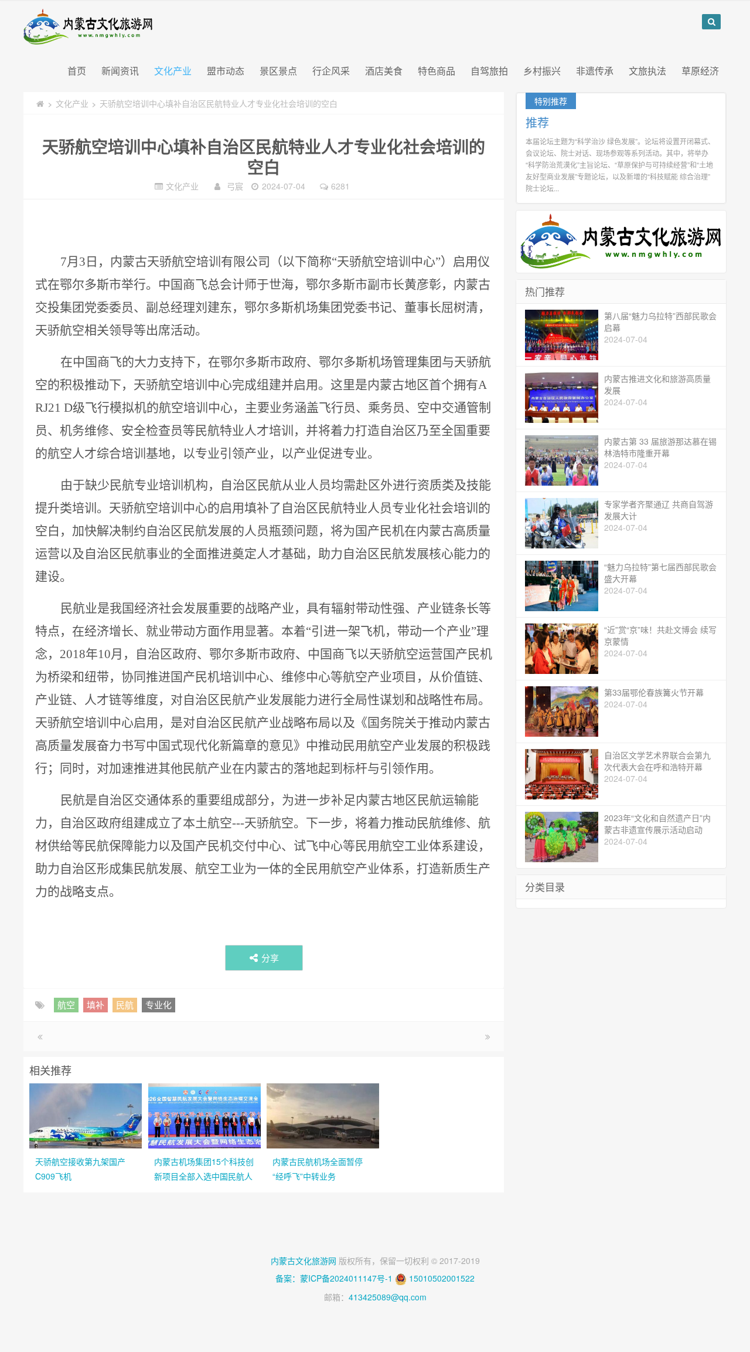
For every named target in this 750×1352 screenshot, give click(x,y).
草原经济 (700, 70)
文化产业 (173, 70)
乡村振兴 (542, 70)
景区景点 (278, 70)
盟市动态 (225, 70)
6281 (340, 186)
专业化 (158, 1004)
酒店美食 (384, 70)
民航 (125, 1004)
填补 (95, 1004)
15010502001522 (442, 1278)
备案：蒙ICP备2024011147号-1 (334, 1278)
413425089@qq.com (388, 1297)
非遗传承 (594, 70)
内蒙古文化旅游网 (303, 1260)
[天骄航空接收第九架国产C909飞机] (85, 1114)
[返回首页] (40, 103)
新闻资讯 (120, 70)
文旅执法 (647, 70)
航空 (66, 1004)
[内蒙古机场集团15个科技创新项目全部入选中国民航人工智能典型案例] (204, 1114)
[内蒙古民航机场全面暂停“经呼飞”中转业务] (323, 1114)
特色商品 (436, 70)
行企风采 (331, 70)
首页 (76, 70)
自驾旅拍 (489, 70)
